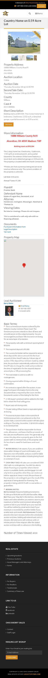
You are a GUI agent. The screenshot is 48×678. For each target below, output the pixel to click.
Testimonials (12, 588)
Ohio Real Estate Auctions (35, 3)
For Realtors (12, 584)
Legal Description (10, 229)
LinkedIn (11, 613)
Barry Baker (8, 303)
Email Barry (25, 306)
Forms (9, 565)
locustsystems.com (32, 674)
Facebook (11, 610)
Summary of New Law (15, 591)
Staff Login (11, 632)
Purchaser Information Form (15, 227)
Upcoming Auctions (14, 555)
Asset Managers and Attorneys (19, 562)
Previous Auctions (14, 559)
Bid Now (9, 124)
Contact (41, 6)
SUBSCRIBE (11, 657)
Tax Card (7, 232)
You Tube (11, 607)
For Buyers (11, 581)
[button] (24, 265)
